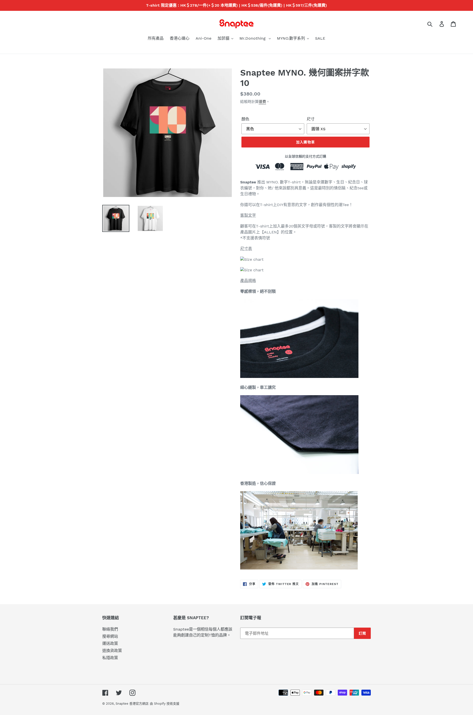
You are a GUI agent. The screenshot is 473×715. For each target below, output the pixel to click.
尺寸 (311, 119)
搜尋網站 (110, 636)
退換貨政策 (112, 650)
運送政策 (110, 643)
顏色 (245, 119)
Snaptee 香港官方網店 (132, 703)
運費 (262, 101)
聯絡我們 (110, 629)
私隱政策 (110, 657)
